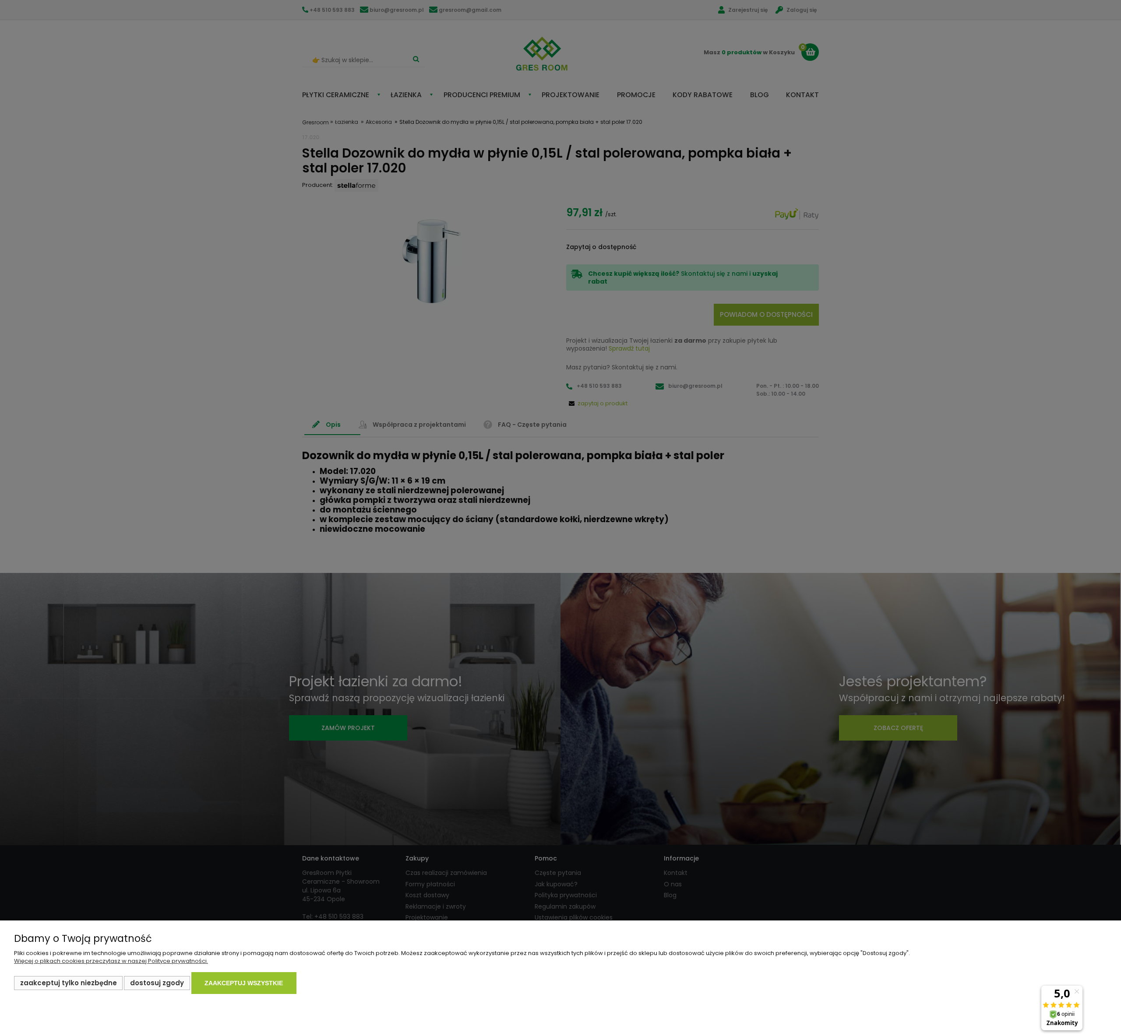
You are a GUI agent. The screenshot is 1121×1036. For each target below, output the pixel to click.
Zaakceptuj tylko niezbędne (68, 982)
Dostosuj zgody (157, 982)
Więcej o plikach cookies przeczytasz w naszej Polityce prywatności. (111, 961)
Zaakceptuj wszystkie (243, 983)
